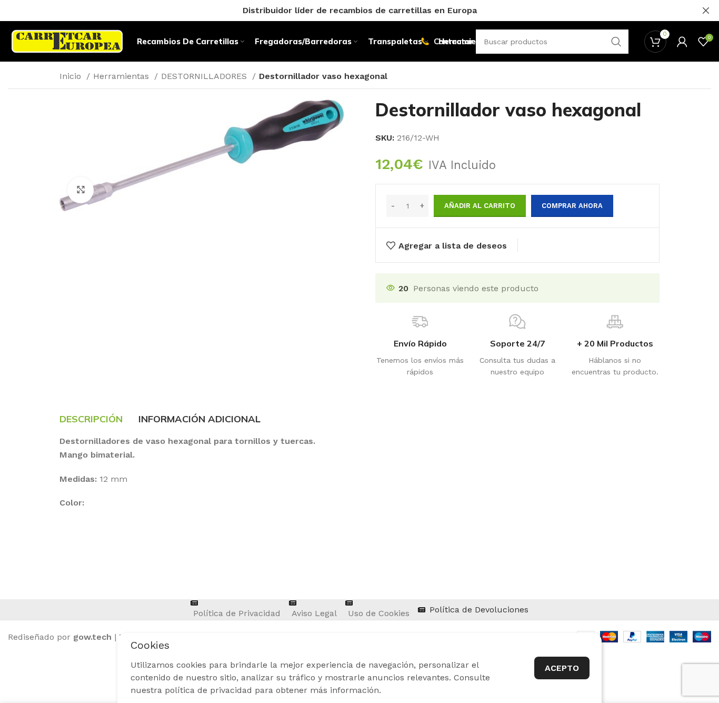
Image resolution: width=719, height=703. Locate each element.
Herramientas (122, 76)
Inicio (71, 76)
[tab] (91, 419)
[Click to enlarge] (80, 190)
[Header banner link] (343, 10)
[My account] (682, 41)
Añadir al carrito (479, 206)
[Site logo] (67, 41)
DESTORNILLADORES (205, 76)
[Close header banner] (706, 10)
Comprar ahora (572, 206)
